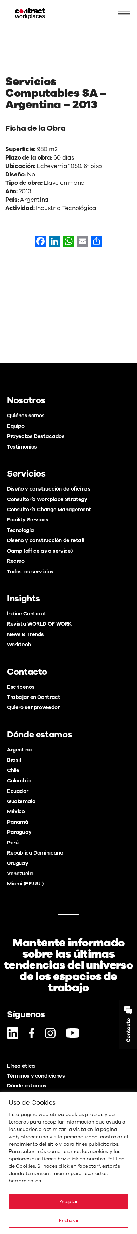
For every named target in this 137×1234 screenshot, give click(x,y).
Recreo (16, 561)
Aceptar (69, 1201)
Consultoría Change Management (49, 509)
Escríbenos (20, 686)
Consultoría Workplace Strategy (47, 499)
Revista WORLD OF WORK (39, 623)
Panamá (17, 821)
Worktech (19, 644)
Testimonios (22, 446)
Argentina (19, 749)
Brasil (14, 759)
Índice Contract (26, 613)
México (16, 811)
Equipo (16, 426)
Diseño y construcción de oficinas (48, 488)
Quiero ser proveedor (33, 707)
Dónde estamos (26, 1086)
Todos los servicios (30, 571)
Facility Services (27, 519)
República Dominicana (35, 852)
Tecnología (20, 530)
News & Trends (25, 634)
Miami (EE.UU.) (25, 883)
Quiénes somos (26, 415)
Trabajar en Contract (33, 697)
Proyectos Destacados (35, 436)
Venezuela (20, 873)
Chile (13, 770)
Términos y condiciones (36, 1076)
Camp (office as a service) (39, 550)
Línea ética (21, 1066)
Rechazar (69, 1220)
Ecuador (17, 791)
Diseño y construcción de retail (45, 540)
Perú (12, 842)
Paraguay (19, 832)
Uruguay (17, 863)
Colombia (19, 780)
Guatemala (21, 801)
